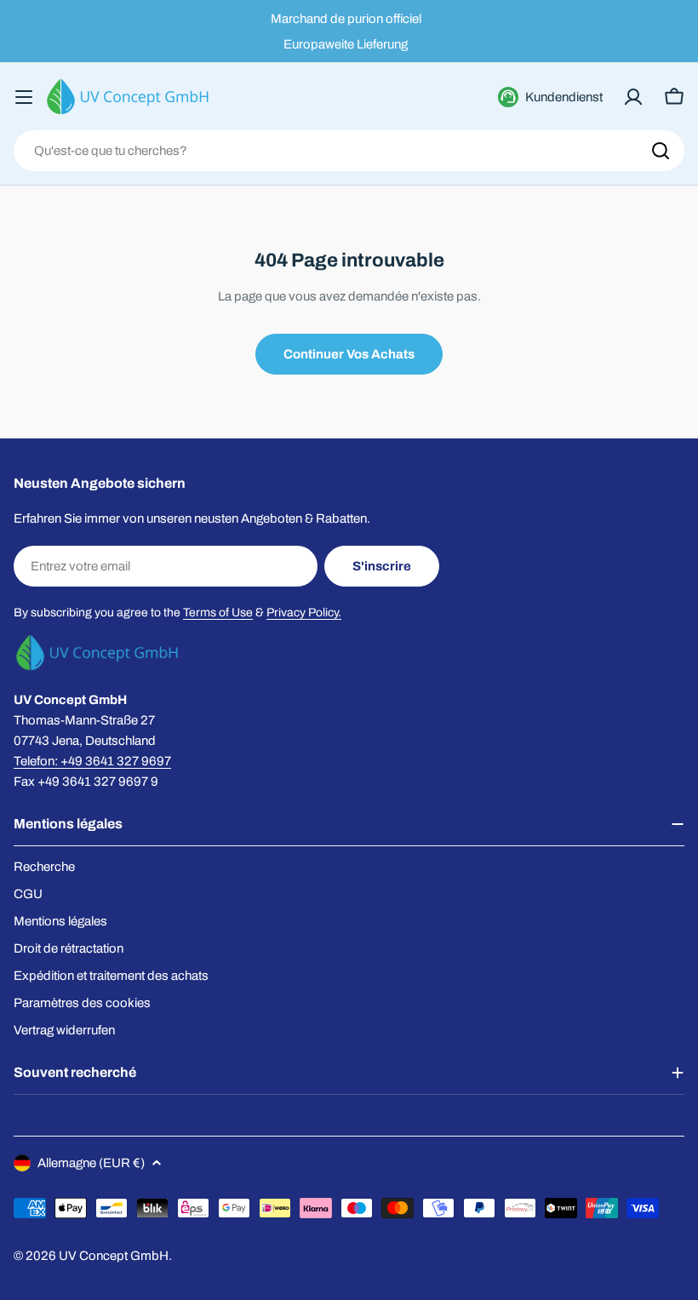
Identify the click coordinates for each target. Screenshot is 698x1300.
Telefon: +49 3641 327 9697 (92, 761)
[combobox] (349, 150)
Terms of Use (218, 612)
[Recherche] (660, 150)
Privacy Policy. (303, 612)
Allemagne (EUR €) (91, 1163)
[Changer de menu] (24, 97)
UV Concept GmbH (114, 1256)
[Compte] (633, 97)
